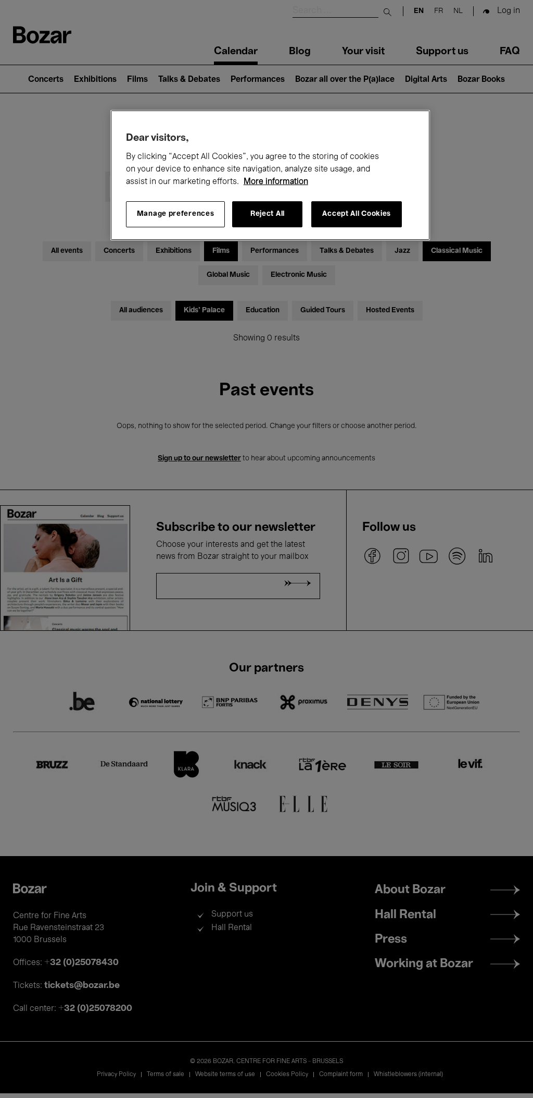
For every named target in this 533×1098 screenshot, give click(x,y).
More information (276, 182)
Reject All (267, 214)
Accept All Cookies (356, 214)
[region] (270, 175)
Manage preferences (175, 214)
